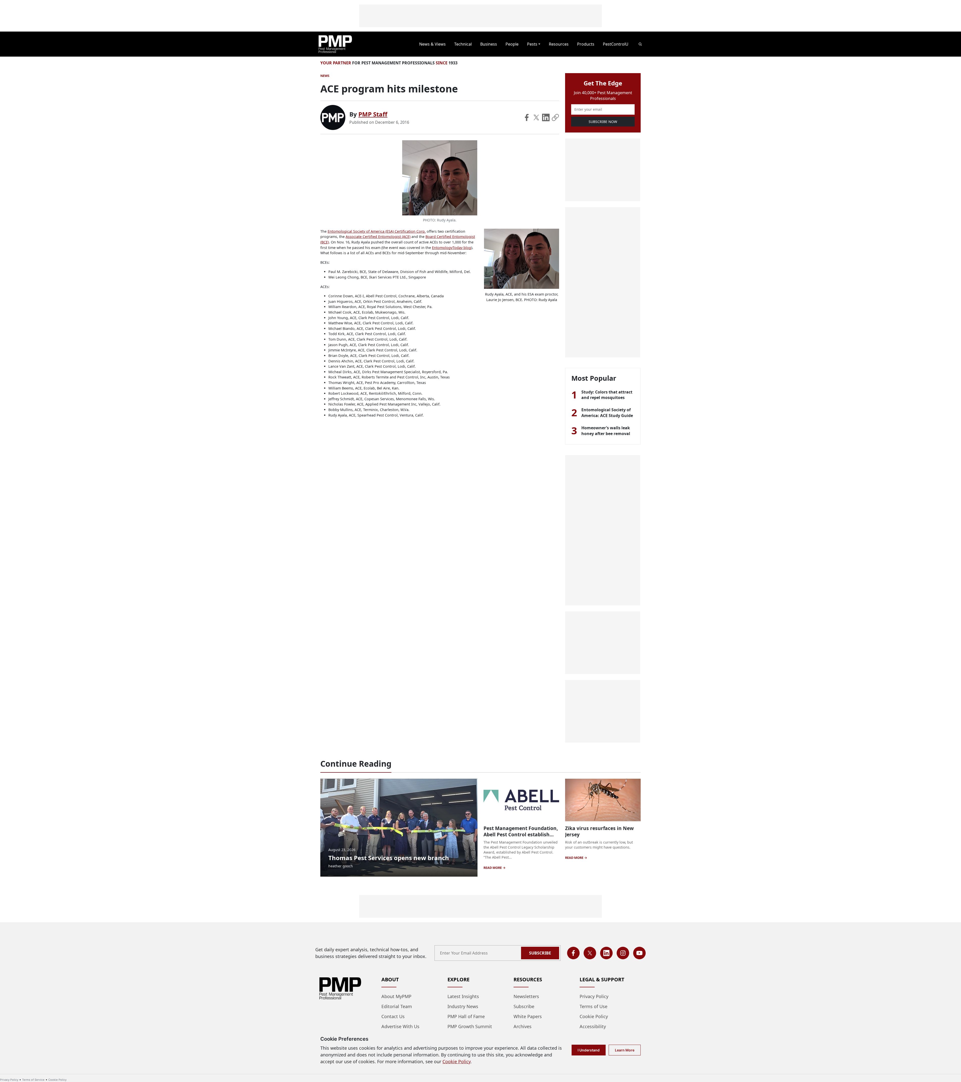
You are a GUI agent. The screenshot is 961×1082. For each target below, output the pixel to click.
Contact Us (393, 1016)
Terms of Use (593, 1006)
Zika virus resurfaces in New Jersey (599, 831)
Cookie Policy (594, 1016)
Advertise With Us (400, 1026)
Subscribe (540, 953)
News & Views (432, 44)
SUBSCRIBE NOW (603, 121)
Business (488, 44)
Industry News (462, 1006)
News (324, 75)
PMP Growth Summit (469, 1026)
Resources (559, 44)
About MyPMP (396, 996)
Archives (523, 1026)
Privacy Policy (594, 996)
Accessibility (593, 1026)
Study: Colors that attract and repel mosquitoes (606, 394)
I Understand (589, 1050)
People (512, 44)
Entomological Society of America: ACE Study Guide (607, 412)
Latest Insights (463, 996)
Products (585, 44)
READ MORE (493, 867)
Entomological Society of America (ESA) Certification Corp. (377, 231)
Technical (463, 44)
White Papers (528, 1016)
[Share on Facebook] (527, 117)
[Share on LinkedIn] (546, 117)
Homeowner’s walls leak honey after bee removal (605, 430)
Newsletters (526, 996)
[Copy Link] (555, 117)
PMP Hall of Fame (466, 1016)
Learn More (624, 1050)
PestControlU (615, 44)
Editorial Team (396, 1006)
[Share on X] (536, 117)
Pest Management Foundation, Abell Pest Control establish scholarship (521, 834)
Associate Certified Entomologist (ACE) (378, 236)
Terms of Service (33, 1079)
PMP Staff (372, 114)
